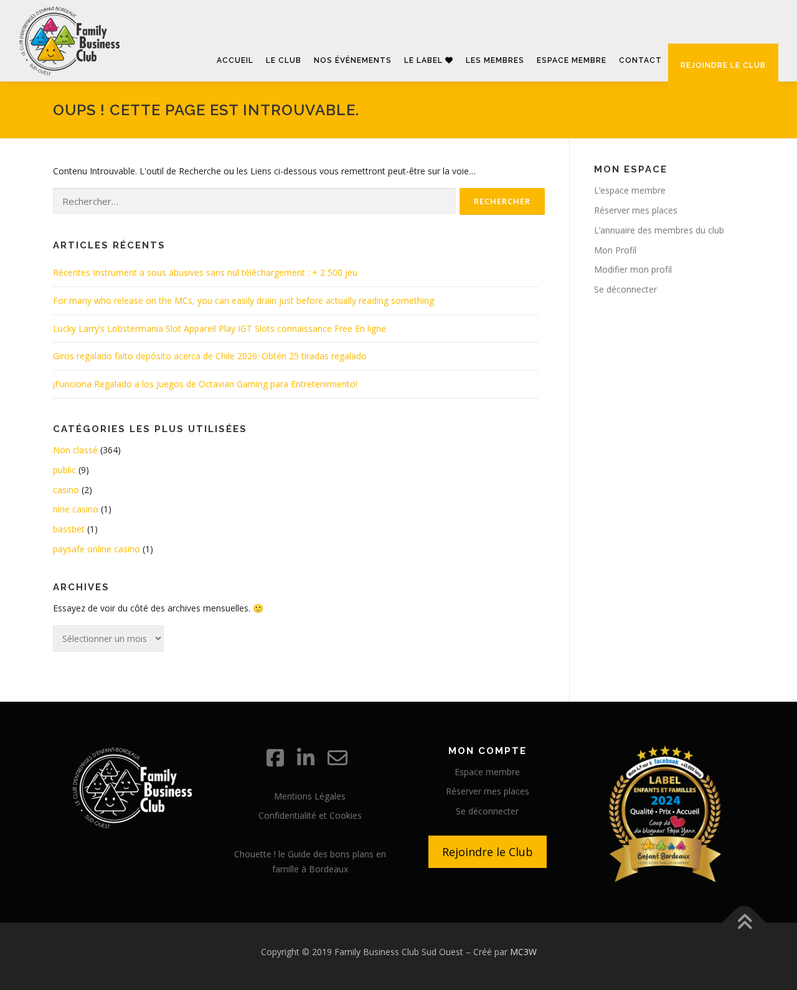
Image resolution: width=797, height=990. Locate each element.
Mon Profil (615, 250)
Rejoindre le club (723, 65)
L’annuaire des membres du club (659, 230)
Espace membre (571, 60)
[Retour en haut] (744, 922)
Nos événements (353, 60)
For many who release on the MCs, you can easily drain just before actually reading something (243, 300)
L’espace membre (630, 190)
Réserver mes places (635, 210)
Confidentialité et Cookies (310, 815)
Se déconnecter (625, 289)
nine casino (75, 509)
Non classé (75, 450)
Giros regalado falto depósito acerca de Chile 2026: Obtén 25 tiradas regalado (210, 356)
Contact (640, 60)
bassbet (69, 529)
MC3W (523, 952)
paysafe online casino (96, 549)
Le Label (424, 60)
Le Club (283, 60)
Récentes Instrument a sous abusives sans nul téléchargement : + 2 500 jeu (205, 272)
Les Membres (495, 60)
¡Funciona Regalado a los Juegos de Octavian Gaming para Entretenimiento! (205, 384)
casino (66, 490)
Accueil (235, 60)
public (64, 470)
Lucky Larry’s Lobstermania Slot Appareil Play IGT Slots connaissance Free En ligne (219, 328)
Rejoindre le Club (487, 851)
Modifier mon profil (633, 269)
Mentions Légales (310, 796)
